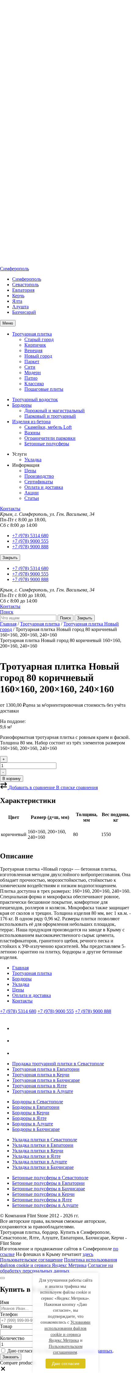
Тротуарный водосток (35, 399)
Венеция (33, 350)
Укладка (32, 459)
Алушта (20, 306)
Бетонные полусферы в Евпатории (48, 1183)
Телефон (9, 1314)
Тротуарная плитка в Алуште (42, 1091)
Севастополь (25, 284)
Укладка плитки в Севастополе (44, 1139)
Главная (8, 623)
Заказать (10, 1357)
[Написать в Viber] (17, 1040)
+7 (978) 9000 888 (30, 546)
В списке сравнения (77, 787)
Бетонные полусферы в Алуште (45, 1205)
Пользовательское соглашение (31, 1259)
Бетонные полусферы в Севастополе (50, 1177)
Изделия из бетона (31, 421)
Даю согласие (66, 1363)
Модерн (32, 372)
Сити (29, 367)
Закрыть (10, 557)
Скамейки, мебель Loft (48, 427)
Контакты (10, 508)
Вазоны (32, 432)
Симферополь (14, 268)
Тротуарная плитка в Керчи (40, 1074)
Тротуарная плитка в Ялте (39, 1085)
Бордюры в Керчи (30, 1112)
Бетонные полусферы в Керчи (43, 1194)
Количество (12, 1338)
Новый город (38, 356)
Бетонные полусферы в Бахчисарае (48, 1188)
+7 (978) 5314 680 (30, 535)
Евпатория (23, 290)
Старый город (39, 339)
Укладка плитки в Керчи (37, 1150)
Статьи (31, 498)
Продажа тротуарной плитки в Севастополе (58, 1063)
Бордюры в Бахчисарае (36, 1129)
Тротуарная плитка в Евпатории (46, 1069)
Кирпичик (35, 345)
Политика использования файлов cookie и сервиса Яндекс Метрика (58, 1262)
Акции (31, 492)
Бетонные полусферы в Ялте (42, 1199)
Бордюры (22, 405)
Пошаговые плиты (43, 389)
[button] (3, 1370)
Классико (34, 383)
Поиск (6, 611)
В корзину (11, 778)
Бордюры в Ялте (29, 1118)
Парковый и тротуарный (50, 416)
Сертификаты (38, 481)
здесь (88, 1254)
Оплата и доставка (43, 487)
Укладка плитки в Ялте (36, 1156)
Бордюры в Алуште (32, 1123)
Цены (30, 470)
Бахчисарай (24, 312)
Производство (39, 476)
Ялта (17, 301)
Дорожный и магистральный (54, 410)
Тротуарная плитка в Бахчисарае (46, 1080)
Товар (6, 1326)
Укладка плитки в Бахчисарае (43, 1167)
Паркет (31, 361)
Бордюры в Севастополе (37, 1101)
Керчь (18, 295)
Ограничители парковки (50, 438)
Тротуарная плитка (32, 334)
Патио (30, 378)
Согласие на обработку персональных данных (56, 1268)
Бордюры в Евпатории (35, 1107)
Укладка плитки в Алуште (39, 1161)
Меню (7, 323)
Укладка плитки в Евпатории (42, 1145)
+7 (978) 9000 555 (30, 541)
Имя (4, 1302)
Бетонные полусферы (46, 443)
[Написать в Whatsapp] (17, 1053)
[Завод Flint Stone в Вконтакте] (17, 1028)
